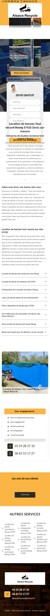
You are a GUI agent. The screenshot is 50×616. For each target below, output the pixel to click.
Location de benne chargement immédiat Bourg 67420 (26, 528)
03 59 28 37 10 (12, 1)
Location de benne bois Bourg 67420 (42, 548)
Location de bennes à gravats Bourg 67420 (26, 549)
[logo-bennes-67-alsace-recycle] (25, 10)
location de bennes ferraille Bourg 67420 (42, 527)
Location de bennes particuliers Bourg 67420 (10, 551)
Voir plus (25, 495)
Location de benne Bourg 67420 (26, 539)
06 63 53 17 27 (30, 1)
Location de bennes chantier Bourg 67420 (10, 539)
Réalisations (21, 73)
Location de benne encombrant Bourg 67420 (10, 528)
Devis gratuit (14, 79)
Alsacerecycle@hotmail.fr (23, 598)
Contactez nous (31, 79)
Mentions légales (38, 611)
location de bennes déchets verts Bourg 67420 (42, 538)
